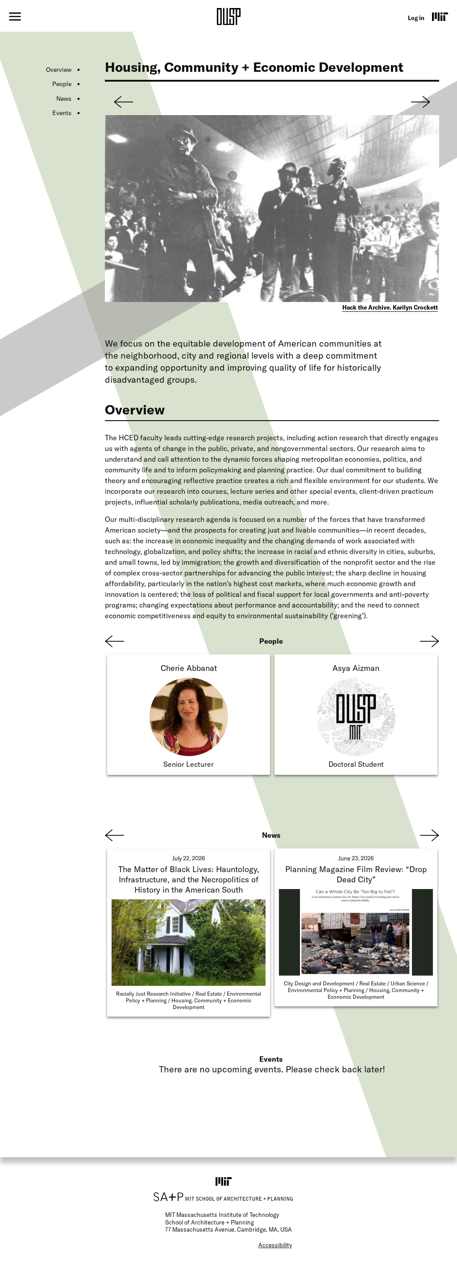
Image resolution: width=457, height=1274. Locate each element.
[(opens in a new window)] (440, 16)
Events (61, 113)
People (61, 84)
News (63, 99)
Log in (416, 17)
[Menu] (15, 16)
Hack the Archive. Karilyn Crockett (390, 307)
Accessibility (275, 1245)
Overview (58, 70)
